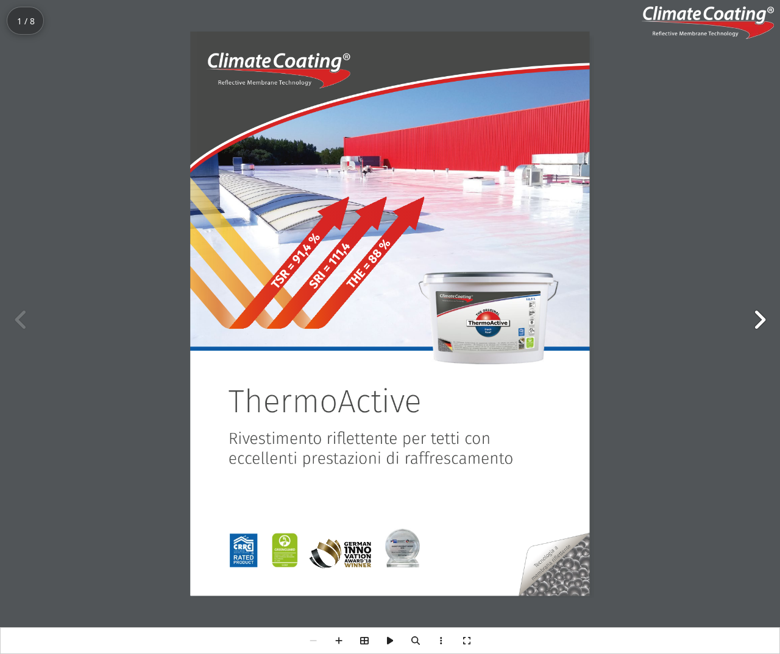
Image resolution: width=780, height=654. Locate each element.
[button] (759, 319)
